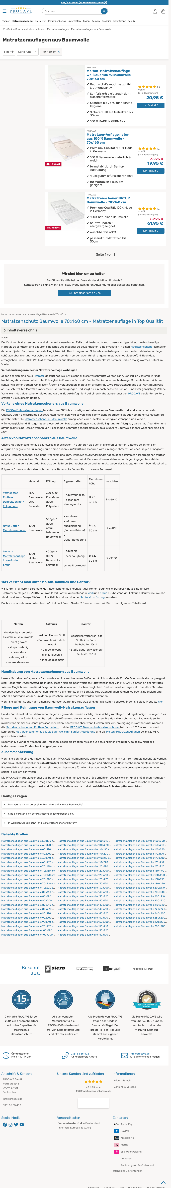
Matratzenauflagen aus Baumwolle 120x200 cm (85, 870)
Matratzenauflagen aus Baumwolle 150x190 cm (84, 917)
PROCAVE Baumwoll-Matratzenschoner (95, 727)
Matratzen (40, 21)
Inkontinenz (119, 21)
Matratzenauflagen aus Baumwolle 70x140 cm (28, 866)
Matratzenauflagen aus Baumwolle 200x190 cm (141, 887)
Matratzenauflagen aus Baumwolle (91, 29)
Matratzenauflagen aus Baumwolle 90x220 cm (28, 926)
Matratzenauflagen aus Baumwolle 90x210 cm (28, 921)
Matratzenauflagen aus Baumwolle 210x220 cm (141, 904)
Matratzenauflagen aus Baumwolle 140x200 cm (85, 904)
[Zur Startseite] (21, 10)
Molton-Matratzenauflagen (123, 731)
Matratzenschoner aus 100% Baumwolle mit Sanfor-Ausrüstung (55, 731)
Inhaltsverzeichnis (22, 330)
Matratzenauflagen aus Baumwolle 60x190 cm (28, 849)
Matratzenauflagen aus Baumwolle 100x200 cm (29, 934)
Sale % (131, 21)
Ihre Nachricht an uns (87, 292)
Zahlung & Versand (125, 1086)
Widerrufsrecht (123, 1080)
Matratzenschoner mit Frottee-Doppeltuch (32, 727)
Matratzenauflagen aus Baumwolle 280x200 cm (142, 926)
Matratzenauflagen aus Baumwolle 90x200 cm (28, 917)
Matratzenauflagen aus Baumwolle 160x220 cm (141, 849)
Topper (6, 21)
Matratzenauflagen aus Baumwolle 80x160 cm (28, 892)
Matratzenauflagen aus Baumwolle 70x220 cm (28, 887)
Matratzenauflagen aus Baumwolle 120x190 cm (84, 866)
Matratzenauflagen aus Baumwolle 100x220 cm (85, 845)
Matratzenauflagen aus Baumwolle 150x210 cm (84, 926)
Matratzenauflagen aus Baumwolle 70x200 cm (28, 879)
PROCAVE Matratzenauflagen (24, 410)
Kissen (86, 21)
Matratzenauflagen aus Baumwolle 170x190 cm (141, 853)
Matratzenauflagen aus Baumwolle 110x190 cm (84, 849)
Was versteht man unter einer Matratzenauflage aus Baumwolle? (45, 804)
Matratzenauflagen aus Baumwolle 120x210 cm (84, 875)
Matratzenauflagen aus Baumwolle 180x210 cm (141, 879)
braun (103, 593)
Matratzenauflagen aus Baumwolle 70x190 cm (28, 875)
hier (160, 701)
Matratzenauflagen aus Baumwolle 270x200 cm (141, 921)
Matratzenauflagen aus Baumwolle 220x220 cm (141, 909)
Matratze (39, 375)
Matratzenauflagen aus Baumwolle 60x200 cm (28, 853)
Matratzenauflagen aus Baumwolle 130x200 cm (85, 887)
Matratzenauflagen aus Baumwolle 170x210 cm (141, 862)
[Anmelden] (155, 11)
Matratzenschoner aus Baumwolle (46, 419)
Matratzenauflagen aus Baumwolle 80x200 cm (28, 900)
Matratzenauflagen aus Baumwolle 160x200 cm (141, 840)
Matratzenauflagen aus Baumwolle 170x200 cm (141, 857)
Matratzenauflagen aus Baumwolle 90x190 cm (28, 913)
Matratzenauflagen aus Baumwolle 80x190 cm (28, 896)
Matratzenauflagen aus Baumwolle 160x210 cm (141, 845)
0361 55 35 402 (80, 1053)
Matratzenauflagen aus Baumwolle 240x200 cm (141, 913)
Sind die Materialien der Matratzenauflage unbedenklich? (41, 813)
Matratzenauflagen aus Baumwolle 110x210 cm (84, 857)
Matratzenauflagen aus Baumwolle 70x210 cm (28, 883)
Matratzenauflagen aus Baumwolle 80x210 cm (28, 904)
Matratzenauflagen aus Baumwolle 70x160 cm (28, 870)
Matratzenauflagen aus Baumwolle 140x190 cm (84, 900)
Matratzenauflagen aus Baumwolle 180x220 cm (141, 883)
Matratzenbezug (57, 21)
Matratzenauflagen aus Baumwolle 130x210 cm (84, 892)
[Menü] (4, 11)
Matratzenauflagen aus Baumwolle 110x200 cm (84, 853)
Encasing (106, 21)
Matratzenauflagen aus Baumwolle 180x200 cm (141, 875)
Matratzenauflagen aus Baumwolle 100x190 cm (28, 930)
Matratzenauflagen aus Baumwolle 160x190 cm (84, 934)
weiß (91, 593)
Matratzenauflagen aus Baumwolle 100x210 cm (84, 840)
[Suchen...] (104, 11)
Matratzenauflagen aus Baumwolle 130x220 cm (85, 896)
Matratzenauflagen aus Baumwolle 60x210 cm (28, 857)
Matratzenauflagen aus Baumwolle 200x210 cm (141, 896)
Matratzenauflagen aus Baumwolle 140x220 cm (85, 913)
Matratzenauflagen (58, 29)
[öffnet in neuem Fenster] (93, 1103)
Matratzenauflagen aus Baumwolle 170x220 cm (141, 866)
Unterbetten (74, 21)
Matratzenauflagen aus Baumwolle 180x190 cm (141, 870)
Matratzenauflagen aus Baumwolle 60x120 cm (28, 845)
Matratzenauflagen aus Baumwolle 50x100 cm (28, 840)
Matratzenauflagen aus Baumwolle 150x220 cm (85, 930)
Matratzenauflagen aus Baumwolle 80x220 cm (28, 909)
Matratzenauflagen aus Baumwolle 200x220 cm (141, 900)
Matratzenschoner (22, 21)
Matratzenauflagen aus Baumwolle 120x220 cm (85, 879)
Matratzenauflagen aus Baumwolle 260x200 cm (141, 917)
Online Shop (14, 29)
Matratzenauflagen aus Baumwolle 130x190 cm (84, 883)
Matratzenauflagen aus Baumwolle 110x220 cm (84, 862)
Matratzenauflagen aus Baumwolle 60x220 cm (28, 862)
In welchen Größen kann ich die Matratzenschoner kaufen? (42, 822)
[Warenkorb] (163, 11)
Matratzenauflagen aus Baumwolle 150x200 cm (85, 921)
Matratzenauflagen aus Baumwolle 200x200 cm (142, 892)
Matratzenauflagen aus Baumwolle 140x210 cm (84, 909)
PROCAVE (134, 393)
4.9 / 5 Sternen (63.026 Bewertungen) (83, 2)
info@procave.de (139, 1053)
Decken (96, 21)
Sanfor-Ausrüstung (92, 597)
